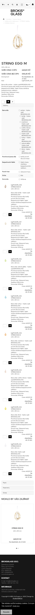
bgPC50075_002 (16, 407)
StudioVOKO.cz (17, 598)
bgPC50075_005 (16, 296)
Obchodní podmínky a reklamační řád (13, 589)
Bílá (22, 175)
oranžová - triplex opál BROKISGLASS (26, 124)
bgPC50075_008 (16, 185)
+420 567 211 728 (12, 583)
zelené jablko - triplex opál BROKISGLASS (26, 145)
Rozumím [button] (6, 612)
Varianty (5, 105)
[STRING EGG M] (17, 515)
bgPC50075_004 (16, 333)
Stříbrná (23, 179)
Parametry (6, 487)
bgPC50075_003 (16, 370)
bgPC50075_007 (16, 222)
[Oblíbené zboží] (8, 5)
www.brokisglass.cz (7, 574)
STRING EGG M (16, 187)
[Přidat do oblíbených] (12, 101)
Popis (4, 482)
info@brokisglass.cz (12, 581)
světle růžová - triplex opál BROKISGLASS (26, 129)
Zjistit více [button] (16, 606)
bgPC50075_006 (16, 259)
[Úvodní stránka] (3, 19)
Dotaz (5, 493)
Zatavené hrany (25, 172)
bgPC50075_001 (16, 444)
